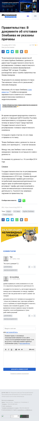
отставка (17, 211)
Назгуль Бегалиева (8, 47)
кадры (8, 211)
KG (28, 16)
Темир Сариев (7, 214)
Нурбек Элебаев (28, 211)
